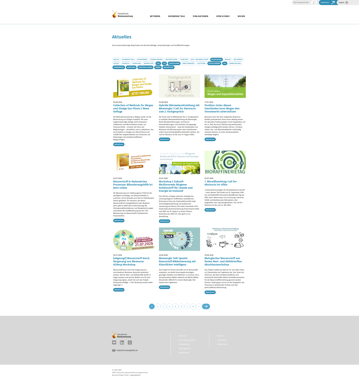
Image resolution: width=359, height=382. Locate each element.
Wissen (241, 16)
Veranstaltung (235, 63)
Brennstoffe (149, 63)
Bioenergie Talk (176, 16)
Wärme (157, 67)
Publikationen (200, 16)
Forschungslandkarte (187, 340)
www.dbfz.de (135, 375)
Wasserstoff (168, 67)
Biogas (116, 63)
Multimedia (238, 59)
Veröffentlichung (145, 67)
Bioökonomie (216, 59)
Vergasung (131, 67)
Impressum (221, 340)
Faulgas (228, 59)
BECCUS (116, 59)
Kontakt (220, 336)
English (341, 2)
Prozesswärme (214, 63)
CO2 (164, 63)
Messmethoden (171, 59)
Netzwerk (155, 16)
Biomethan (137, 63)
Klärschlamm (174, 63)
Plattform (201, 63)
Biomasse (125, 63)
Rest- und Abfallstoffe (199, 59)
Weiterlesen (118, 144)
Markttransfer (188, 63)
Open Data (184, 59)
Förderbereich (184, 353)
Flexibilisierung (156, 59)
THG (224, 63)
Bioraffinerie (142, 59)
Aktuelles (182, 336)
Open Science (223, 16)
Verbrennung (119, 67)
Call (158, 63)
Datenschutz (222, 344)
